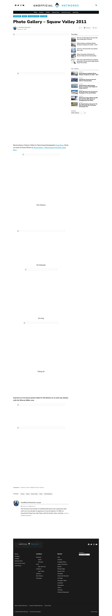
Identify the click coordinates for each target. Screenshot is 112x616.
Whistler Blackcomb (63, 592)
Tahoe (40, 494)
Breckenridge (61, 569)
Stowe (59, 587)
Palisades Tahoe (33, 16)
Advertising (75, 12)
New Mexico (39, 576)
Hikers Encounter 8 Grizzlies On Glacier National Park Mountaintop (86, 55)
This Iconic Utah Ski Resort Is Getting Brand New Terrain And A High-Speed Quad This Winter (88, 61)
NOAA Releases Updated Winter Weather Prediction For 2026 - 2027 (87, 44)
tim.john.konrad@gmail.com (29, 506)
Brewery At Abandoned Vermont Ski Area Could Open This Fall (87, 38)
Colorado (38, 557)
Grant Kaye (59, 145)
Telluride (40, 562)
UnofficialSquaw (48, 494)
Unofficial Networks (24, 27)
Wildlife (48, 12)
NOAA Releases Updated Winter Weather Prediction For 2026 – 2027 (88, 74)
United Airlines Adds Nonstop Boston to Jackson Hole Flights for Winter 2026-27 (88, 87)
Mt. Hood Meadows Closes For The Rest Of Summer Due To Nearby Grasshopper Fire (88, 105)
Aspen (40, 559)
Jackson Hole (61, 571)
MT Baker (60, 578)
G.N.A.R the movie (65, 12)
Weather (41, 12)
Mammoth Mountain (63, 576)
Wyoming (39, 578)
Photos (22, 494)
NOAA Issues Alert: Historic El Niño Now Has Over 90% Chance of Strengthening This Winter (88, 99)
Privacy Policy (47, 605)
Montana (38, 573)
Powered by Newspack (35, 611)
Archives (73, 111)
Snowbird (60, 583)
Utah (37, 564)
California (38, 569)
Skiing (35, 12)
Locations (17, 16)
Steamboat (61, 585)
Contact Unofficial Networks (36, 605)
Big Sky (60, 566)
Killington (60, 573)
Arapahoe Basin (62, 562)
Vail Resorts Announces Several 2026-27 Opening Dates (87, 80)
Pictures (43, 16)
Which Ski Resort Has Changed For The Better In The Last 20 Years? (88, 92)
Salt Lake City (42, 566)
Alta (59, 557)
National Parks (55, 12)
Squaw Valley (34, 494)
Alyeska (60, 559)
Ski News (81, 78)
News (24, 16)
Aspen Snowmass (62, 564)
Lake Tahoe (41, 571)
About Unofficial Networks (21, 605)
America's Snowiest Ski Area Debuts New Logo (87, 49)
